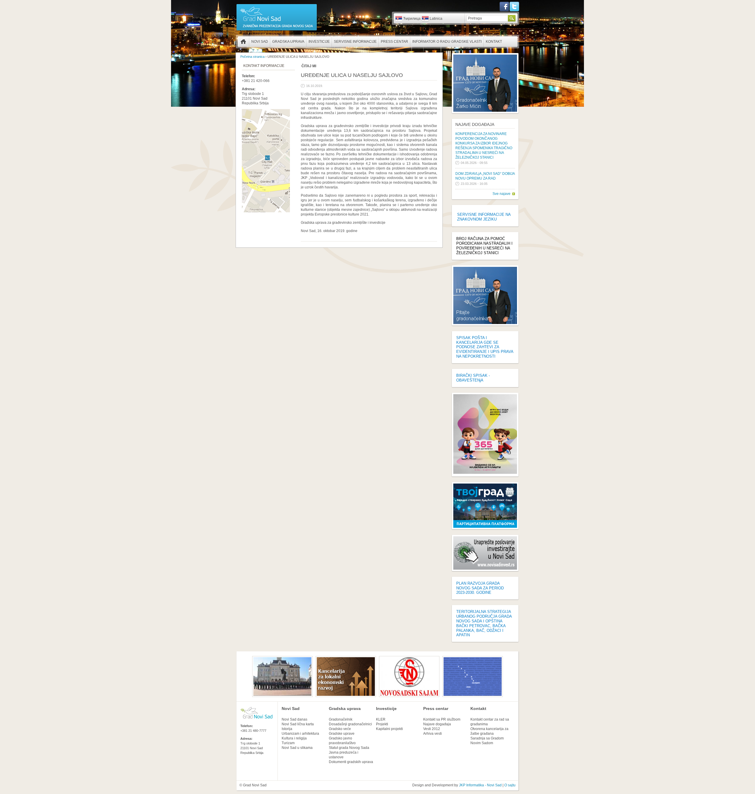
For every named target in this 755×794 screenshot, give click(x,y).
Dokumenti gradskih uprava (351, 762)
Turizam (288, 743)
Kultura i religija (294, 738)
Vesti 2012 (431, 729)
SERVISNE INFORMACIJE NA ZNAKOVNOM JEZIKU (484, 216)
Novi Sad (259, 42)
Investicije (319, 42)
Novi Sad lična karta (298, 724)
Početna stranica (243, 41)
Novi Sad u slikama (297, 748)
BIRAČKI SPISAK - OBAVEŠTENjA (473, 377)
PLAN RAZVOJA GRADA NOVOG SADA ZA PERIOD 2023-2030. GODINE (480, 588)
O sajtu (510, 785)
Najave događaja (474, 124)
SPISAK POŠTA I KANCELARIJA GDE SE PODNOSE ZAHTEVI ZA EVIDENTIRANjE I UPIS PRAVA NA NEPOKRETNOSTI (484, 347)
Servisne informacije (355, 42)
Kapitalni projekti (389, 729)
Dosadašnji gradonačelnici (350, 724)
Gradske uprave (341, 733)
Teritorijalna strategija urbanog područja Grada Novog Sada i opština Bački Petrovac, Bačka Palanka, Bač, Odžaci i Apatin (484, 623)
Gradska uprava (288, 42)
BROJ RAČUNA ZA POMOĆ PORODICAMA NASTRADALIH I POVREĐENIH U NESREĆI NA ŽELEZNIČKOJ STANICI (484, 245)
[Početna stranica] (276, 30)
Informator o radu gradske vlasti (447, 42)
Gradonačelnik (340, 719)
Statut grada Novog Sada (349, 748)
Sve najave (502, 194)
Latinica (436, 19)
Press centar (394, 42)
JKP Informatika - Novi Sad (480, 785)
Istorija (287, 729)
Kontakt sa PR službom (441, 719)
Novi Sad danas (294, 719)
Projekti (382, 724)
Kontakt (494, 42)
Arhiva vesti (432, 733)
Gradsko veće (340, 729)
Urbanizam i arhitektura (300, 733)
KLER (380, 719)
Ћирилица (412, 19)
